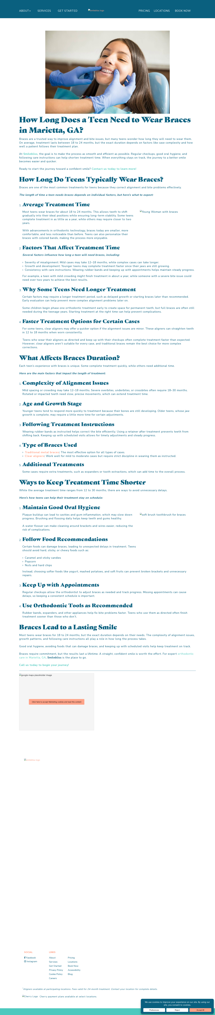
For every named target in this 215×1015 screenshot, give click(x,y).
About (24, 11)
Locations (162, 11)
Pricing (144, 11)
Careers (53, 978)
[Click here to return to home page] (72, 851)
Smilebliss (30, 154)
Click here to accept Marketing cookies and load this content (56, 702)
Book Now (183, 11)
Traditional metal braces (42, 452)
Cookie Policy (55, 974)
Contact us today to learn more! (114, 169)
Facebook (31, 957)
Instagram (31, 961)
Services (44, 11)
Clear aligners (34, 456)
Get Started (68, 11)
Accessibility (74, 970)
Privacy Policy (56, 970)
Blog (70, 974)
